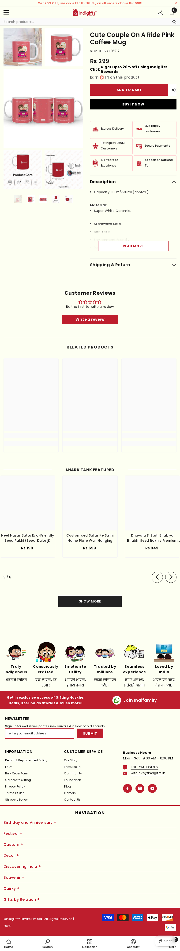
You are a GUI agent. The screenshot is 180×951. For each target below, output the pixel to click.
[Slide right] (170, 577)
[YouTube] (152, 788)
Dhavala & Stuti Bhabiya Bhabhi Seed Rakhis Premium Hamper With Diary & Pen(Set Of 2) (152, 538)
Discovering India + (22, 866)
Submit (90, 733)
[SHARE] (172, 90)
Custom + (13, 844)
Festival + (13, 833)
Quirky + (12, 888)
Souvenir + (14, 877)
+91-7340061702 (144, 767)
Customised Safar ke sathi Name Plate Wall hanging (89, 538)
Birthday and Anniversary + (30, 822)
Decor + (11, 855)
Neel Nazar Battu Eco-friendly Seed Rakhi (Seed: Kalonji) (27, 538)
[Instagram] (139, 788)
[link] (31, 435)
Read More (133, 246)
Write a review (90, 319)
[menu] (6, 12)
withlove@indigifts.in (148, 773)
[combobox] (85, 21)
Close (176, 3)
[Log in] (160, 12)
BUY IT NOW (133, 104)
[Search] (90, 21)
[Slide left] (157, 577)
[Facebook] (127, 788)
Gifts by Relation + (22, 899)
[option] (18, 199)
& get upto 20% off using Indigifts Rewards (128, 69)
